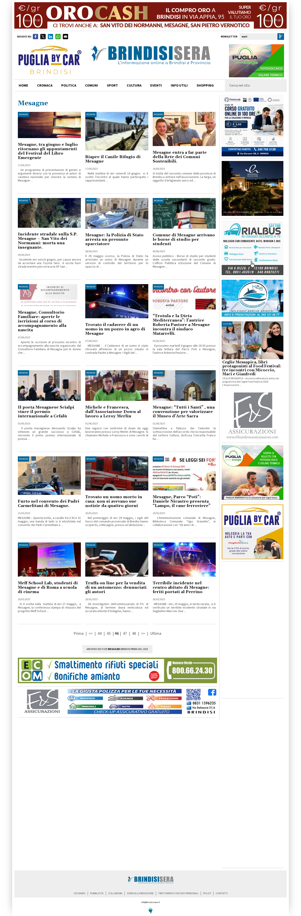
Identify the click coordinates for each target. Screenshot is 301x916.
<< (91, 633)
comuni (91, 85)
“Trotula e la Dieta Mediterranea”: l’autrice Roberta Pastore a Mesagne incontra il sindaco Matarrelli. (181, 324)
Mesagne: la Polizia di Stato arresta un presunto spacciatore (114, 239)
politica (68, 85)
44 (100, 633)
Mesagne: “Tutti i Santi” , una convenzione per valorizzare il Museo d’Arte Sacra (184, 412)
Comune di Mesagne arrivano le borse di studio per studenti (184, 239)
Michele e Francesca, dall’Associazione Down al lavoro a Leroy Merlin (113, 412)
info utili (179, 85)
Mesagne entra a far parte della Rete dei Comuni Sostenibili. (180, 157)
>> (143, 633)
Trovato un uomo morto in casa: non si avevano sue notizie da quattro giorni (113, 501)
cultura (134, 85)
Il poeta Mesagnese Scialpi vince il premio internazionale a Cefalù (46, 412)
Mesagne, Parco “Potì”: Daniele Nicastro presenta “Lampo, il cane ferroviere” (181, 501)
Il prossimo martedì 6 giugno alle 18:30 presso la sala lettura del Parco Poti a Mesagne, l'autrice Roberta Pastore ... (184, 349)
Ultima (155, 633)
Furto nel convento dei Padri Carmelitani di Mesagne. (48, 503)
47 (125, 633)
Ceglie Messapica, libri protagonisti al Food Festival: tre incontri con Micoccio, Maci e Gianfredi (251, 368)
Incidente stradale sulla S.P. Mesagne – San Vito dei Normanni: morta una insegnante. (48, 241)
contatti (222, 893)
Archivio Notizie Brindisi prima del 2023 (117, 649)
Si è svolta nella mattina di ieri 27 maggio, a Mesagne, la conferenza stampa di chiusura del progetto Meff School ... (49, 607)
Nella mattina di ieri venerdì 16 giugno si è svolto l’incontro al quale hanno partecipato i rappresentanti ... (116, 177)
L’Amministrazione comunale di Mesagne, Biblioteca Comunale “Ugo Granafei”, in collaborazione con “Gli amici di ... (184, 521)
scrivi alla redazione (140, 893)
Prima (79, 633)
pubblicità (97, 893)
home (23, 85)
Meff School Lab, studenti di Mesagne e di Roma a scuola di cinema (48, 587)
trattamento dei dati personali (178, 893)
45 (109, 633)
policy (207, 893)
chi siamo (79, 893)
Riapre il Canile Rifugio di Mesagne (113, 159)
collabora (115, 893)
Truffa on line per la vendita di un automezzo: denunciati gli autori (116, 587)
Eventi (156, 85)
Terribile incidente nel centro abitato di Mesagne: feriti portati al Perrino (181, 587)
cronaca (44, 85)
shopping (205, 85)
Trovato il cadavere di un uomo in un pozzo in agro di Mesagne (115, 329)
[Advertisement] (252, 630)
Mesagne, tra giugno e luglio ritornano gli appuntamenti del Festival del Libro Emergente (48, 151)
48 (134, 633)
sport (112, 85)
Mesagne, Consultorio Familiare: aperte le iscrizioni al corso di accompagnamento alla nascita (42, 321)
